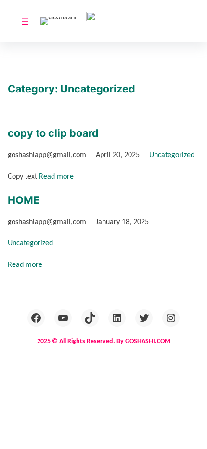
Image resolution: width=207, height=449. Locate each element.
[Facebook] (36, 318)
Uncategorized (171, 155)
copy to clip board (53, 133)
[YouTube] (63, 318)
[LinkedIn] (117, 318)
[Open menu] (25, 21)
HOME (23, 200)
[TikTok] (90, 318)
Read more (56, 177)
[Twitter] (144, 318)
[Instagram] (171, 318)
